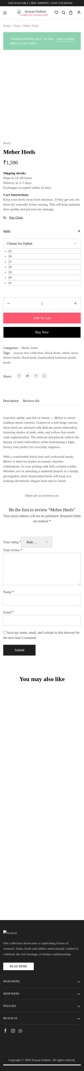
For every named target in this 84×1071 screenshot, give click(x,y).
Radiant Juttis (60, 879)
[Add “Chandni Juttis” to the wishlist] (29, 770)
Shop (17, 25)
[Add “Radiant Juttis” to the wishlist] (67, 838)
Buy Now (42, 332)
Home (7, 25)
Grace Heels (59, 745)
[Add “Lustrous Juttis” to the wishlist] (67, 770)
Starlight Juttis (21, 745)
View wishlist (65, 39)
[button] (44, 251)
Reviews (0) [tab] (31, 400)
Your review (13, 550)
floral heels (29, 357)
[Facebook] (5, 1031)
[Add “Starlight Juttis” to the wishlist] (29, 703)
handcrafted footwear (52, 357)
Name (8, 592)
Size (7, 231)
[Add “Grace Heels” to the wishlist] (67, 703)
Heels (7, 143)
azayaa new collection (28, 353)
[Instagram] (13, 1031)
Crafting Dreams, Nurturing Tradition (33, 15)
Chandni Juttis (21, 812)
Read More (18, 966)
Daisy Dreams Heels (21, 879)
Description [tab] (11, 400)
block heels (52, 353)
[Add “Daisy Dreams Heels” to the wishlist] (29, 838)
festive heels (11, 357)
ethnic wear (69, 353)
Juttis (34, 348)
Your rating (12, 542)
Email (8, 612)
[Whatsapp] (20, 1031)
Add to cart (42, 318)
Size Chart (16, 217)
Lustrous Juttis (60, 812)
